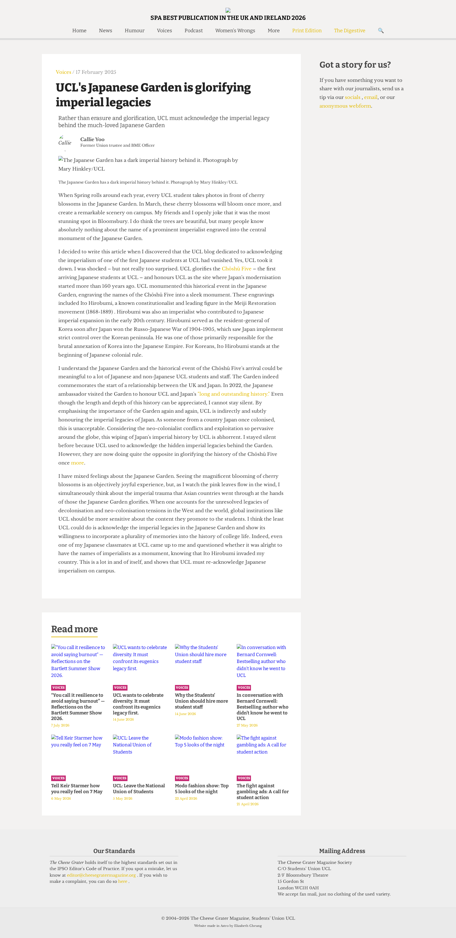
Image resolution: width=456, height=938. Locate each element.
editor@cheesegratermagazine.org (102, 875)
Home (79, 30)
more (77, 463)
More (274, 30)
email (370, 97)
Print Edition (307, 30)
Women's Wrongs (235, 30)
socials (353, 97)
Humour (135, 30)
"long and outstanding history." (234, 394)
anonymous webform (345, 106)
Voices (164, 30)
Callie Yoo (92, 139)
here (123, 881)
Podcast (194, 30)
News (105, 30)
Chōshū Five (237, 269)
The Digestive (349, 30)
